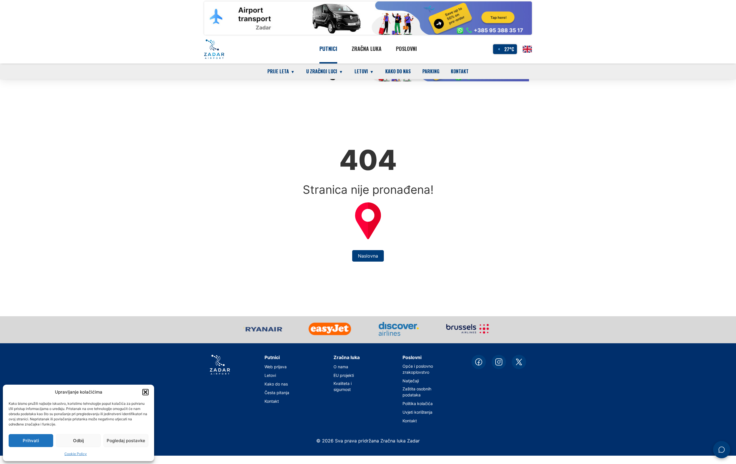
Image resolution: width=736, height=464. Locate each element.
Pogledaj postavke (126, 440)
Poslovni (406, 48)
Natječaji (410, 380)
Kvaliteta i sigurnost (343, 386)
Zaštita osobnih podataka (416, 391)
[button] (145, 392)
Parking (430, 71)
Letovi (270, 375)
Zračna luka (367, 48)
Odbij (78, 440)
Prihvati (31, 440)
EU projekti (344, 375)
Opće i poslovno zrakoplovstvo (417, 369)
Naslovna (368, 256)
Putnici (328, 48)
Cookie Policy (75, 454)
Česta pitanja (276, 392)
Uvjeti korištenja (417, 412)
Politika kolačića (417, 403)
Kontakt (460, 71)
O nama (341, 366)
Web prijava (275, 366)
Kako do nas (398, 71)
